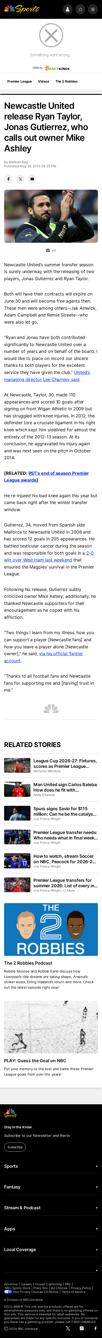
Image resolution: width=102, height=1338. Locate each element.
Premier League (19, 81)
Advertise (11, 1284)
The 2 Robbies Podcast (28, 963)
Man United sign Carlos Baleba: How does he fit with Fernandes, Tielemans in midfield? (65, 787)
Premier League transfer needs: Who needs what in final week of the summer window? (65, 835)
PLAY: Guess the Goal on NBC (35, 1060)
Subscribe (15, 1147)
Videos (43, 81)
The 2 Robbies (66, 81)
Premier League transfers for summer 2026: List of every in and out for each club (63, 882)
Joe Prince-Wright (47, 819)
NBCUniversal (33, 1300)
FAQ (67, 1284)
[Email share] (32, 179)
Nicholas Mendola (47, 771)
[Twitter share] (20, 179)
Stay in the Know (18, 1127)
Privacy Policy (81, 1288)
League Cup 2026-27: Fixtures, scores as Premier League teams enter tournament (65, 763)
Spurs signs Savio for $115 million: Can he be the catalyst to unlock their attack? (64, 811)
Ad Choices (59, 1288)
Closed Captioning (48, 1284)
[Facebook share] (8, 179)
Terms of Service (73, 1292)
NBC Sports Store (17, 1288)
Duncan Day (18, 162)
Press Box (40, 1288)
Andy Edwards (44, 795)
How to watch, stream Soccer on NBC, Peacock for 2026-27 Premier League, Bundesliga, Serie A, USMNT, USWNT (64, 858)
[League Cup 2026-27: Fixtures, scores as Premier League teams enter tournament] (17, 765)
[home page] (22, 9)
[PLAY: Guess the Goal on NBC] (51, 1027)
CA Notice (51, 1292)
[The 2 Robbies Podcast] (51, 929)
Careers (26, 1284)
